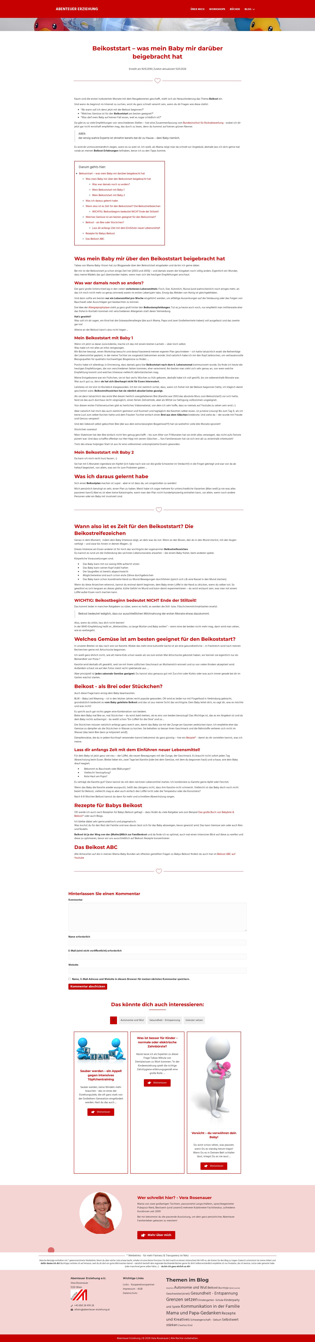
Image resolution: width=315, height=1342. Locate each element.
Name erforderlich (79, 937)
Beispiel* (191, 738)
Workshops (217, 9)
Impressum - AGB (132, 1289)
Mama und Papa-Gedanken (193, 1313)
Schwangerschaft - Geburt (205, 1320)
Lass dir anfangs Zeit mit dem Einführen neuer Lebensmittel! (126, 228)
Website (73, 965)
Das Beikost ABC (95, 239)
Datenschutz (130, 1293)
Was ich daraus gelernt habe (102, 201)
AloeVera (169, 1288)
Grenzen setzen (194, 1020)
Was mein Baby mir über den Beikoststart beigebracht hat (118, 179)
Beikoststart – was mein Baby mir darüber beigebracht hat (112, 174)
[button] (100, 1112)
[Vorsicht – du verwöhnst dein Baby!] (214, 1079)
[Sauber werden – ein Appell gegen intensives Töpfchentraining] (101, 1048)
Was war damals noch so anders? (111, 184)
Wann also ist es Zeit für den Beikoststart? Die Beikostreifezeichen (123, 206)
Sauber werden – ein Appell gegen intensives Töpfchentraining (101, 1075)
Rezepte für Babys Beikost (100, 233)
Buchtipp (223, 1288)
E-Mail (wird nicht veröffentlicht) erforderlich (95, 951)
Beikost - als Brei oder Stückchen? (105, 222)
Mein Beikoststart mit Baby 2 (108, 195)
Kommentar (75, 900)
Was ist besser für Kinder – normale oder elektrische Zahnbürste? (157, 1042)
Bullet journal (234, 1288)
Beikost (213, 1287)
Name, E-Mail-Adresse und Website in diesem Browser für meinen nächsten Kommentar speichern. (131, 979)
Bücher (235, 9)
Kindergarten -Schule (210, 1300)
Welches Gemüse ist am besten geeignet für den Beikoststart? (121, 217)
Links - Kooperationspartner (138, 1285)
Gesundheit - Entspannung (164, 1020)
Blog (248, 9)
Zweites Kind (185, 1325)
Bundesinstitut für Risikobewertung (203, 123)
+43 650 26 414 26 (84, 1305)
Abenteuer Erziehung (77, 9)
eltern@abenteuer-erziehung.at (92, 1310)
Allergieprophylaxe (99, 307)
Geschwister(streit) (178, 1293)
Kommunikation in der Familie (210, 1306)
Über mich (197, 9)
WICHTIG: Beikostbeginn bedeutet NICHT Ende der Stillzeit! (125, 212)
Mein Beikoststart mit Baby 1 (108, 190)
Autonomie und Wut (132, 1020)
